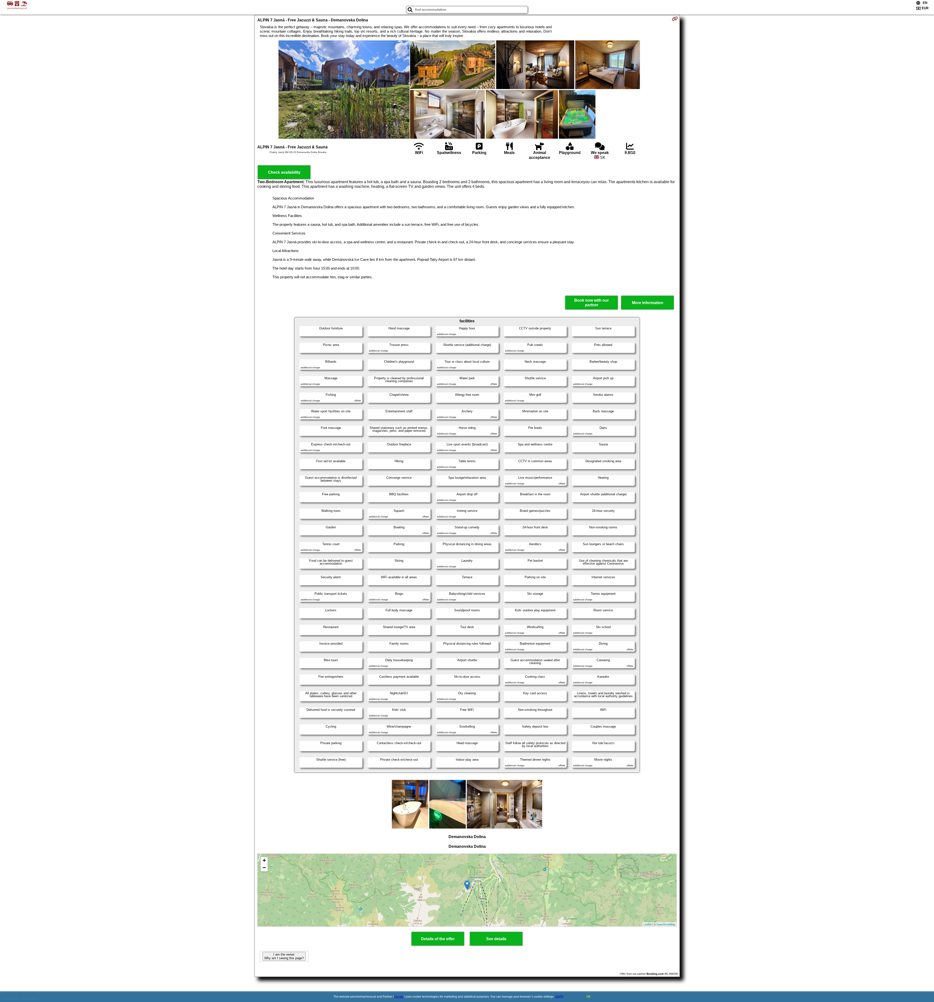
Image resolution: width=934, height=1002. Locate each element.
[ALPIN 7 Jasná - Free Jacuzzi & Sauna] (344, 90)
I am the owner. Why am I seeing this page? (284, 956)
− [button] (264, 868)
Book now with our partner (591, 302)
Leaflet (648, 924)
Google (399, 996)
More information (647, 303)
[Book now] (675, 19)
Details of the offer (438, 939)
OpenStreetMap (665, 924)
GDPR (559, 996)
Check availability (284, 172)
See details (496, 939)
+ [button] (264, 860)
